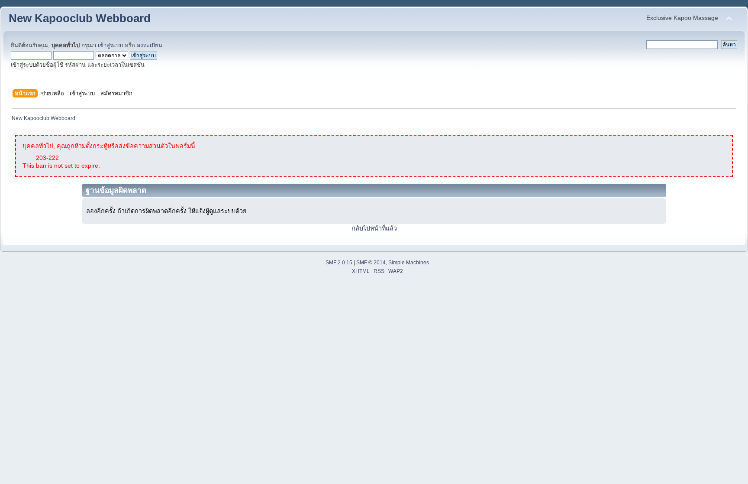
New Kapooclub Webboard (80, 18)
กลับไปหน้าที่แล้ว (374, 228)
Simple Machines (408, 262)
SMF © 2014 (371, 262)
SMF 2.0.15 (339, 262)
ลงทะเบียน (149, 45)
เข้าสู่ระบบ (110, 45)
